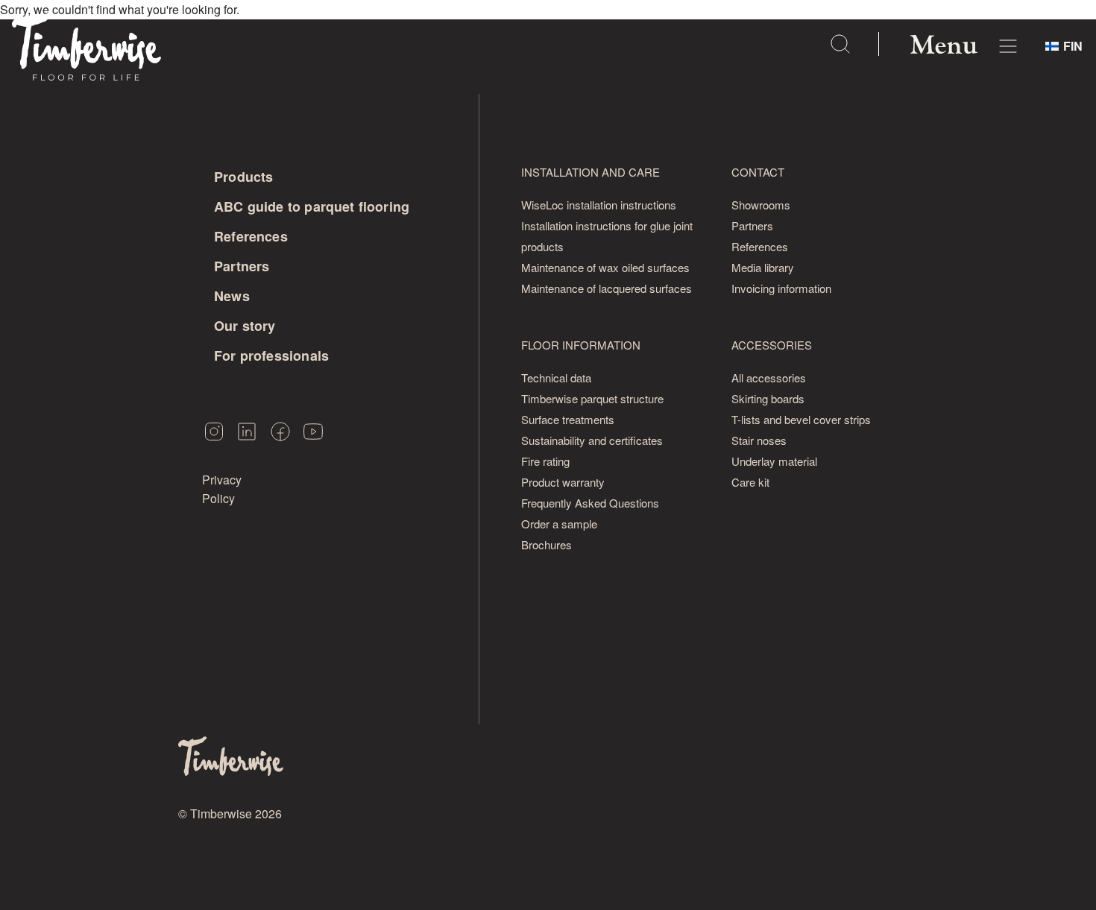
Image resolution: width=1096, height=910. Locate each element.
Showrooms (760, 204)
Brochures (546, 544)
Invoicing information (781, 288)
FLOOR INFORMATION (580, 345)
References (251, 236)
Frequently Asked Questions (590, 503)
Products (243, 176)
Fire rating (545, 461)
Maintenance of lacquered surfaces (606, 288)
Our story (245, 325)
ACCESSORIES (771, 345)
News (232, 296)
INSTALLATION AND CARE (590, 172)
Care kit (750, 482)
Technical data (556, 377)
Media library (762, 267)
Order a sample (559, 523)
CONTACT (757, 172)
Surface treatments (567, 419)
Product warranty (563, 482)
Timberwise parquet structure (592, 398)
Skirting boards (767, 398)
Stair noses (759, 440)
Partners (241, 266)
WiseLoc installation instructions (598, 204)
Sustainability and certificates (592, 440)
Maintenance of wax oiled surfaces (605, 267)
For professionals (271, 355)
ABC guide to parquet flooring (311, 206)
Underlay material (774, 461)
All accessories (768, 377)
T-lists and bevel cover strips (801, 419)
